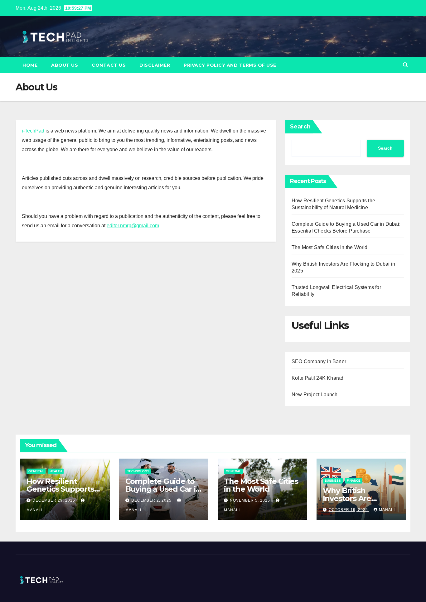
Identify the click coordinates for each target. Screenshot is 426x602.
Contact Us (109, 65)
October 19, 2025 (349, 510)
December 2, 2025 (152, 500)
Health (56, 471)
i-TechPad (33, 130)
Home (29, 65)
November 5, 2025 (250, 500)
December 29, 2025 (54, 500)
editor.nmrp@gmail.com (133, 225)
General (36, 471)
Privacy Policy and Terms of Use (230, 65)
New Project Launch (315, 394)
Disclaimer (154, 65)
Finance (354, 480)
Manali (387, 510)
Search (300, 126)
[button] (405, 65)
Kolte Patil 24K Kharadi (318, 378)
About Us (64, 65)
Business (333, 480)
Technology (138, 471)
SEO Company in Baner (319, 361)
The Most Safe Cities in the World (330, 247)
